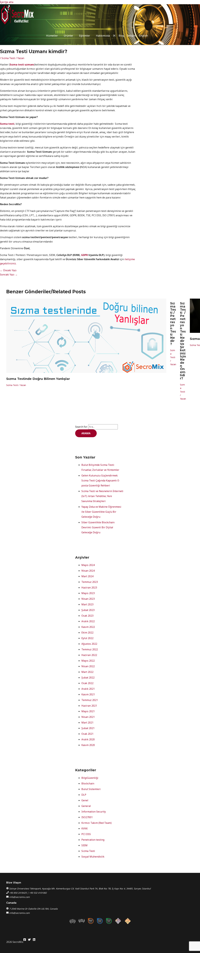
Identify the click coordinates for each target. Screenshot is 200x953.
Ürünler (68, 35)
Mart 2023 (87, 604)
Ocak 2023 (87, 615)
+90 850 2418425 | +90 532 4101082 (28, 892)
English (143, 35)
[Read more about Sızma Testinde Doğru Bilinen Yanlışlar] (86, 372)
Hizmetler (52, 35)
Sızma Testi (8, 58)
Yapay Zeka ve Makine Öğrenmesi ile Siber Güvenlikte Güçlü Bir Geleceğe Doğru (101, 511)
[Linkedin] (34, 940)
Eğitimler (84, 35)
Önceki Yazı (8, 270)
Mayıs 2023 (88, 593)
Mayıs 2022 (88, 660)
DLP (83, 794)
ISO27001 (87, 817)
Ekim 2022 (87, 632)
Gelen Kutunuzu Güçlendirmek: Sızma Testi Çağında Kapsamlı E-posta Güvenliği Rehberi (100, 480)
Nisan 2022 (88, 666)
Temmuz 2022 (89, 649)
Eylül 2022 (87, 638)
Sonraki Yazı (9, 274)
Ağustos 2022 (89, 643)
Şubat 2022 (88, 677)
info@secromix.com (19, 896)
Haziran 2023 (89, 587)
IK (114, 35)
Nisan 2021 (88, 717)
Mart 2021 (87, 722)
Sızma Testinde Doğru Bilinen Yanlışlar (38, 379)
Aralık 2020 (88, 739)
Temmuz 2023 (89, 582)
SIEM (84, 845)
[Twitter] (29, 940)
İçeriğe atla (6, 2)
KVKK (84, 828)
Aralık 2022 (88, 621)
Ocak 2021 (87, 733)
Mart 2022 (87, 672)
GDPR (84, 255)
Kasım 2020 (88, 745)
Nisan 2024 (88, 570)
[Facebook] (24, 940)
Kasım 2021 (88, 694)
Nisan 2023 (88, 598)
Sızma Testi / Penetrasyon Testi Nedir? (173, 323)
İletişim (131, 35)
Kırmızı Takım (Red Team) (96, 823)
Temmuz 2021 (89, 700)
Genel (84, 800)
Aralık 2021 (88, 688)
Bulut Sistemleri (91, 789)
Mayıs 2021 (88, 711)
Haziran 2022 (89, 655)
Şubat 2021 (88, 728)
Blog (121, 35)
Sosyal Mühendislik (92, 856)
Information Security (93, 811)
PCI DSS (86, 834)
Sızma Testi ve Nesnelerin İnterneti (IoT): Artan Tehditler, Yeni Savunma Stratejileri (102, 496)
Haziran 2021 (89, 705)
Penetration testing (92, 839)
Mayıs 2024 (88, 565)
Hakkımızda (103, 35)
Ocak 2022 (87, 683)
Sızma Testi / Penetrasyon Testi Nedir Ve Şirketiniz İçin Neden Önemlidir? (183, 340)
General (86, 806)
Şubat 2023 (88, 610)
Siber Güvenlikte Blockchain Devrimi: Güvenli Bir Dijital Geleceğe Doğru (98, 527)
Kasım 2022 (88, 627)
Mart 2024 (87, 576)
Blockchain (87, 783)
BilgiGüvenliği (89, 778)
